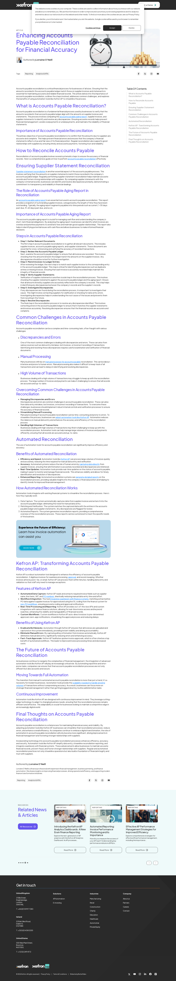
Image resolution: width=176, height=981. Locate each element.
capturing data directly (89, 464)
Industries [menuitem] (94, 894)
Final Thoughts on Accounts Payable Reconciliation (141, 140)
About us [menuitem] (126, 899)
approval (72, 577)
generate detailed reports (87, 477)
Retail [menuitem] (92, 903)
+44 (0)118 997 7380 (25, 909)
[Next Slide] (155, 863)
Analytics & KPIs (42, 74)
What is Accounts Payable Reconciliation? (140, 94)
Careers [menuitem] (126, 907)
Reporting (29, 74)
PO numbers (48, 596)
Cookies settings (93, 28)
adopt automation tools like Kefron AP (72, 417)
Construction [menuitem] (95, 907)
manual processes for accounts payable (63, 361)
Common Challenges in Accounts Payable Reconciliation (143, 115)
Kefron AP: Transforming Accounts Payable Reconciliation (144, 126)
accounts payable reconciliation (82, 159)
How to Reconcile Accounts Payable (141, 101)
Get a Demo (147, 5)
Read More (68, 850)
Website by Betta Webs (78, 974)
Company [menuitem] (127, 894)
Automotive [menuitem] (94, 923)
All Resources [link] (26, 826)
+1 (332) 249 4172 (24, 952)
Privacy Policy (45, 974)
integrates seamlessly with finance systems (69, 599)
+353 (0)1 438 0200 (25, 930)
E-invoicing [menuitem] (57, 903)
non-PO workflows (28, 604)
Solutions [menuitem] (57, 894)
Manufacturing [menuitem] (95, 899)
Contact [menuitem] (126, 911)
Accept (112, 28)
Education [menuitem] (94, 915)
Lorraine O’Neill (44, 59)
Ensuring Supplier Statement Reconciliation (141, 108)
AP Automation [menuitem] (59, 899)
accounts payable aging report (73, 116)
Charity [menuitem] (93, 911)
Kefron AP (65, 459)
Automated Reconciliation (140, 121)
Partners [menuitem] (126, 903)
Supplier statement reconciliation (31, 171)
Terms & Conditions (60, 974)
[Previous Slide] (149, 863)
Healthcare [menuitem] (94, 919)
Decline (131, 28)
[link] (22, 966)
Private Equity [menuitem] (95, 927)
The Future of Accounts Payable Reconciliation (143, 133)
